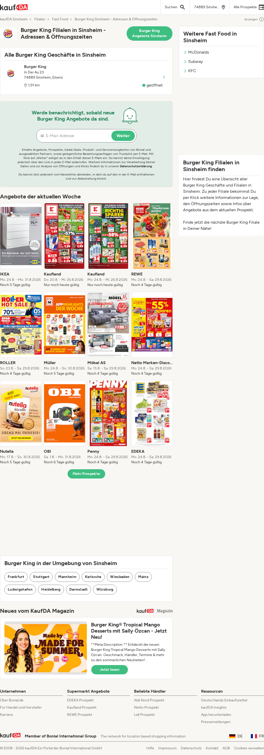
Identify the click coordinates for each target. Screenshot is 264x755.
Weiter (123, 135)
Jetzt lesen (109, 669)
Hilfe (150, 748)
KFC (192, 70)
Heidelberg (51, 589)
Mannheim (67, 577)
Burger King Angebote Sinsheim (149, 33)
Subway (195, 61)
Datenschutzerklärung (136, 166)
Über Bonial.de (11, 700)
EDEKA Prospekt (80, 700)
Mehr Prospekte (86, 474)
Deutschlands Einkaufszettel (224, 700)
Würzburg (104, 589)
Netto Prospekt (146, 707)
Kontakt (212, 748)
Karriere (6, 714)
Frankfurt (16, 577)
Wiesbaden (119, 577)
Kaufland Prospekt (81, 707)
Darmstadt (78, 589)
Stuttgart (41, 577)
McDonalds (198, 52)
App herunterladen (216, 714)
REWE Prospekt (79, 714)
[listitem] (21, 245)
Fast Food (60, 19)
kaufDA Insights (214, 707)
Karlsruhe (93, 577)
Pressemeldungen (215, 722)
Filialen (39, 19)
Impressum (167, 748)
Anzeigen (251, 19)
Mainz (143, 577)
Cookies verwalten (249, 748)
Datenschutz (191, 748)
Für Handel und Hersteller (21, 707)
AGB (226, 748)
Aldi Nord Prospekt (149, 700)
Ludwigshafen (20, 589)
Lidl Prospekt (144, 714)
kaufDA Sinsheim (14, 19)
